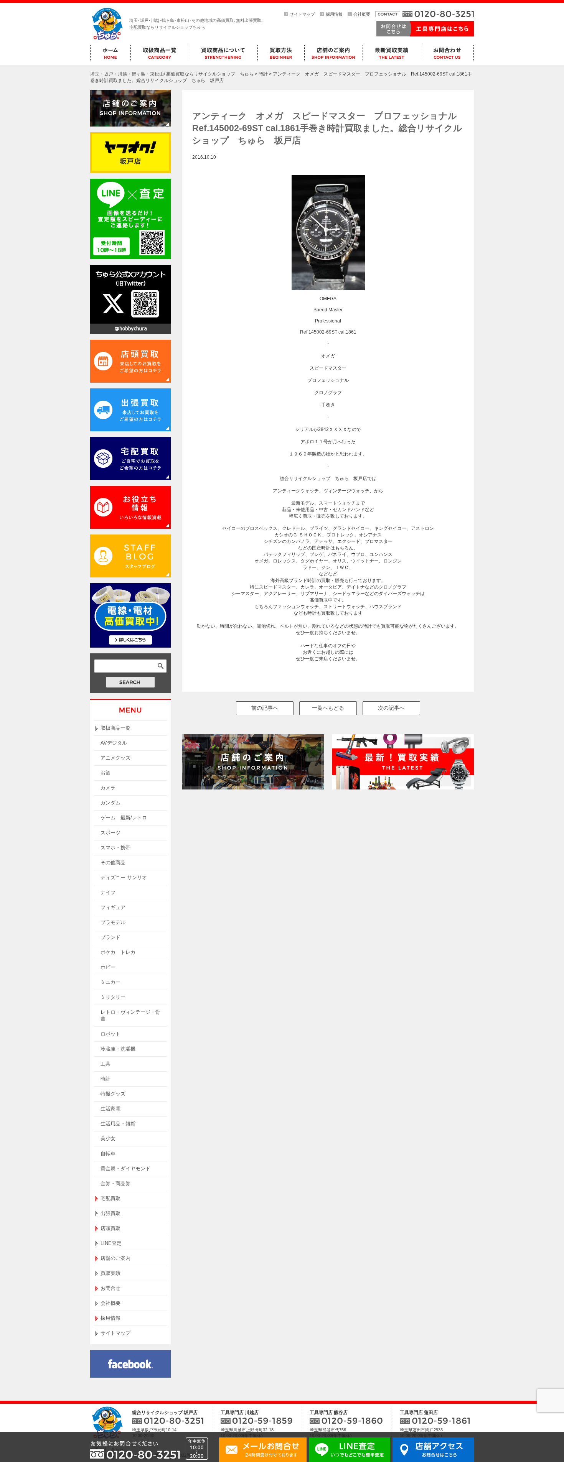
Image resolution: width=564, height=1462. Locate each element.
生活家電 (110, 1109)
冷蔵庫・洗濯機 (118, 1049)
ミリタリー (113, 997)
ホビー (108, 967)
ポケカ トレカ (118, 952)
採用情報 (334, 14)
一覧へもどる (328, 708)
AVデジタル (114, 743)
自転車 (108, 1153)
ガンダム (110, 803)
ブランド (110, 937)
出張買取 (110, 1213)
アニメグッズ (115, 758)
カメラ (108, 788)
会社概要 (361, 14)
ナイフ (108, 892)
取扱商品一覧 (115, 728)
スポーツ (110, 832)
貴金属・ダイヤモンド (125, 1168)
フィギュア (113, 907)
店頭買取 (110, 1228)
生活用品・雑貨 (118, 1124)
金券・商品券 (115, 1183)
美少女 (108, 1138)
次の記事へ (391, 708)
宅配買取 (110, 1198)
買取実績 (110, 1273)
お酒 (105, 773)
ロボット (110, 1034)
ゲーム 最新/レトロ (124, 818)
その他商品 (113, 862)
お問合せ (110, 1288)
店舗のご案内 (115, 1258)
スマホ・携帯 (115, 847)
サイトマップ (302, 14)
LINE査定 (111, 1243)
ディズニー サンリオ (124, 877)
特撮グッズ (113, 1094)
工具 (105, 1064)
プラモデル (113, 922)
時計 (105, 1079)
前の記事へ (264, 708)
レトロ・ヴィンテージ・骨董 (130, 1015)
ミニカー (110, 982)
